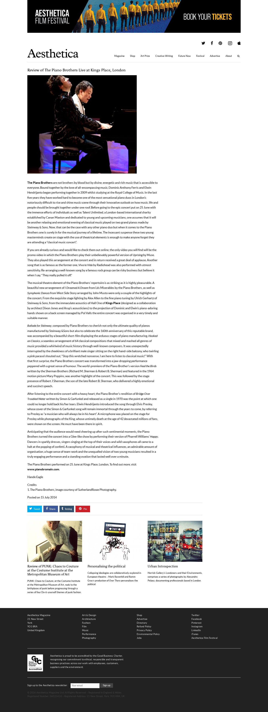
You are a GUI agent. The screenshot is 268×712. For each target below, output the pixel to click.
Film (84, 626)
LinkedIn (196, 630)
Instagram (197, 626)
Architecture (89, 619)
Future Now (184, 56)
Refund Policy (144, 626)
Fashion (86, 622)
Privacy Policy (144, 630)
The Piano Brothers (40, 182)
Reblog (68, 509)
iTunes (195, 634)
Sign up (106, 685)
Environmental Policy (148, 634)
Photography (89, 638)
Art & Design (89, 615)
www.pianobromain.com (43, 469)
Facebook (196, 619)
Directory (142, 622)
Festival (200, 56)
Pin (85, 509)
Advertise (215, 56)
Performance (89, 634)
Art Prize (145, 56)
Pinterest (196, 622)
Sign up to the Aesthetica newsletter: (47, 685)
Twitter (195, 615)
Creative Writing (164, 56)
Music (85, 630)
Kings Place (113, 303)
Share (52, 509)
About (229, 56)
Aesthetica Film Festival (204, 638)
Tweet (36, 509)
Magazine (119, 56)
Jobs (139, 638)
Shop (132, 56)
